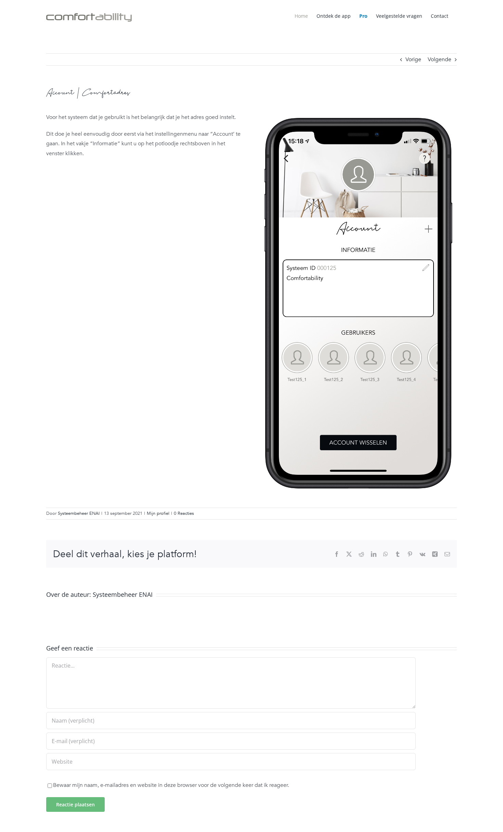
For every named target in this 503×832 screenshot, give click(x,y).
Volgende (439, 59)
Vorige (413, 59)
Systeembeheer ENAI (79, 513)
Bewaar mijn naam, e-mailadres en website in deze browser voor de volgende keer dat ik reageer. (171, 785)
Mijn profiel (158, 513)
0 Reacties (184, 513)
